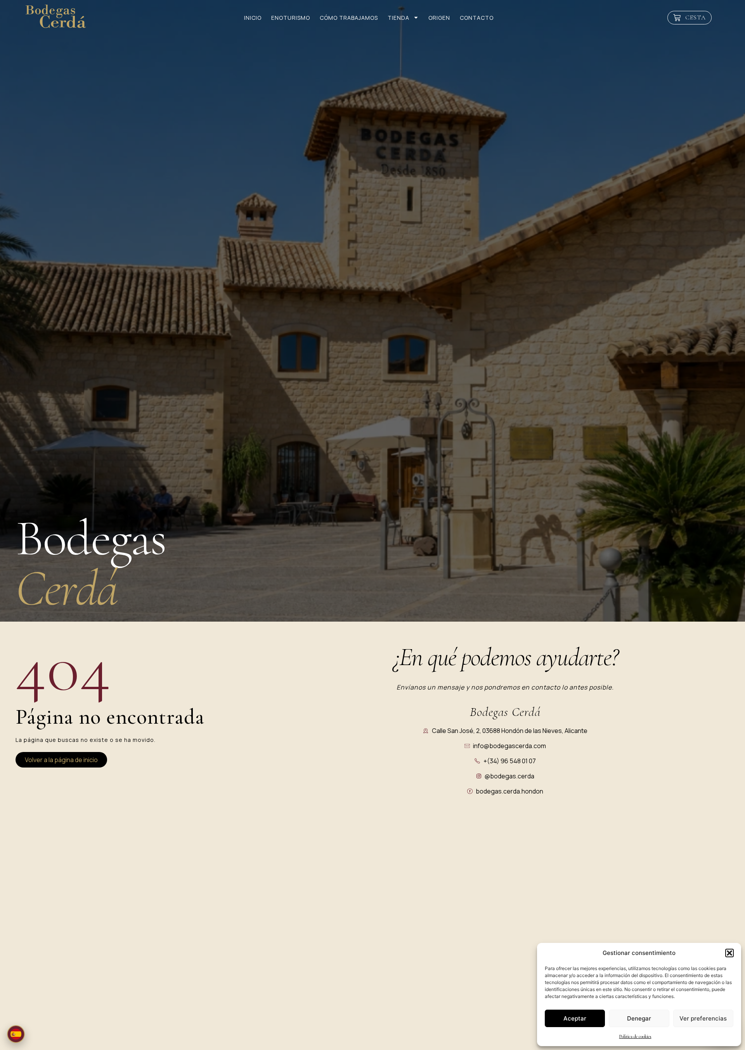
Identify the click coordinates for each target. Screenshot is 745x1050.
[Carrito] (689, 17)
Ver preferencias (703, 1018)
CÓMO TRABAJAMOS (349, 17)
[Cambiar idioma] (16, 1034)
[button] (729, 953)
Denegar (639, 1018)
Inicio (253, 17)
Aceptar (574, 1018)
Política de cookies (635, 1036)
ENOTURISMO (290, 17)
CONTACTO (477, 17)
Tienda (398, 17)
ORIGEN (439, 17)
